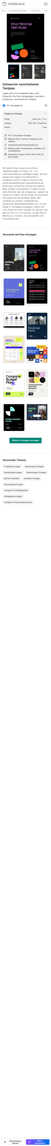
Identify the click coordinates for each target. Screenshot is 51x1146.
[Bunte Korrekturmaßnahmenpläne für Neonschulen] (14, 349)
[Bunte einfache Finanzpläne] (37, 383)
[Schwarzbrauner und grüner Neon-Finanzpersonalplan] (14, 258)
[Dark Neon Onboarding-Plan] (14, 417)
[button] (13, 1142)
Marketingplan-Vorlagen (36, 472)
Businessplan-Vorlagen (34, 466)
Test (46, 11)
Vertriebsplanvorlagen (13, 472)
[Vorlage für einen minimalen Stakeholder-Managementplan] (14, 321)
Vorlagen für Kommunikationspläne (18, 502)
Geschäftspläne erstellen (18, 11)
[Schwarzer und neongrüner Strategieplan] (37, 412)
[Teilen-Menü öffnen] (46, 105)
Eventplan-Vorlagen (32, 478)
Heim (3, 11)
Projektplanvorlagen (12, 466)
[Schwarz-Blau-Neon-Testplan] (14, 292)
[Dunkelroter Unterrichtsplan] (37, 292)
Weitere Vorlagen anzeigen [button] (25, 440)
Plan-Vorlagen (36, 11)
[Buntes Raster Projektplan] (37, 355)
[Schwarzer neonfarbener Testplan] (37, 258)
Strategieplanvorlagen (13, 496)
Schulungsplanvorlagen (13, 484)
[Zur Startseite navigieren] (13, 4)
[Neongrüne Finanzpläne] (37, 326)
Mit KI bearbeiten (40, 1142)
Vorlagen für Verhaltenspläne (16, 490)
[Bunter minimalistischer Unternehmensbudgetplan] (14, 383)
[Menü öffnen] (46, 4)
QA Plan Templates (11, 478)
